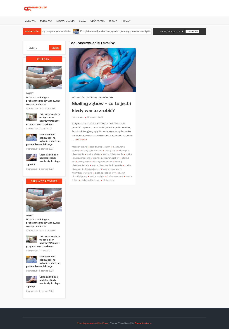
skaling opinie (84, 161)
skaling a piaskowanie (91, 150)
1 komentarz (108, 180)
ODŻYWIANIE (97, 20)
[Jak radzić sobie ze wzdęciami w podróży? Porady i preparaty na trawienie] (31, 116)
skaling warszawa (114, 176)
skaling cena (111, 150)
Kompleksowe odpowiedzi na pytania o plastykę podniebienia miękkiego (109, 31)
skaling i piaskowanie (113, 154)
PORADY (126, 20)
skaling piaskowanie (102, 161)
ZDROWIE (30, 20)
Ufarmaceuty (78, 117)
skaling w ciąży (97, 176)
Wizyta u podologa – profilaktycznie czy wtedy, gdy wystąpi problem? (43, 100)
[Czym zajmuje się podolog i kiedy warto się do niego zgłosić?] (31, 157)
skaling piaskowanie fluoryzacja (107, 165)
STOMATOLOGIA (65, 20)
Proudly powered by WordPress (92, 323)
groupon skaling (79, 146)
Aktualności (78, 97)
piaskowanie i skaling (100, 146)
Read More (82, 139)
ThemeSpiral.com (142, 323)
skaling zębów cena (90, 180)
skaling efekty (93, 154)
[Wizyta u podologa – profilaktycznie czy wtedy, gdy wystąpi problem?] (44, 77)
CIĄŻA (82, 20)
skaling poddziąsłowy (105, 172)
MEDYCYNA (46, 20)
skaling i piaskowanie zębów (106, 157)
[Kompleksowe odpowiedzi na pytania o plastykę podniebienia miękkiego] (68, 31)
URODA (113, 20)
